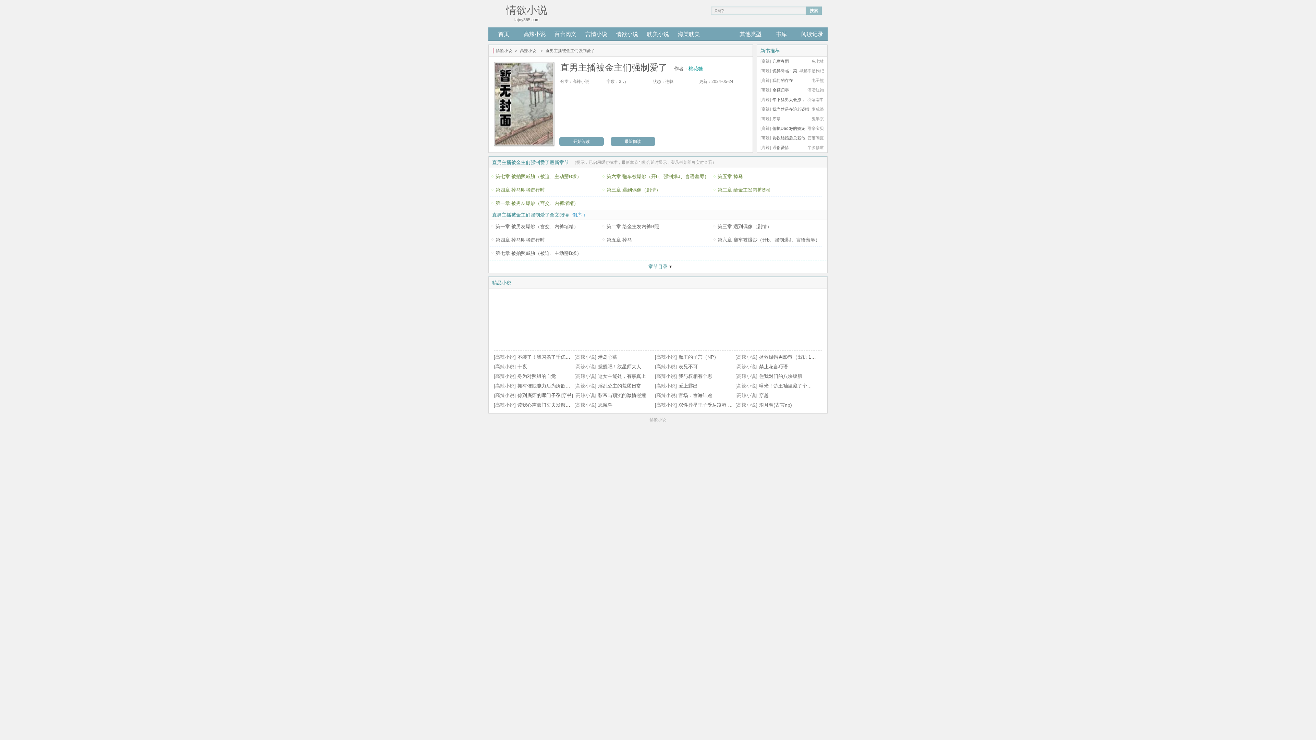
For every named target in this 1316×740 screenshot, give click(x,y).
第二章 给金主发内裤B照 (744, 190)
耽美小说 (658, 34)
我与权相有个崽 (695, 376)
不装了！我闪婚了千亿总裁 (546, 357)
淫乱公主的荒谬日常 (619, 385)
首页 (503, 34)
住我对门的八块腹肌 (780, 376)
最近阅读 (633, 141)
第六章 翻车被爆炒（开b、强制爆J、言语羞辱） (658, 176)
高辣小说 (535, 34)
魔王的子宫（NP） (699, 357)
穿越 (764, 395)
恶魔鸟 (605, 405)
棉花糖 (696, 68)
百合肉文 (565, 34)
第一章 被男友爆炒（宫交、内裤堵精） (537, 203)
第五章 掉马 (730, 176)
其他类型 (750, 34)
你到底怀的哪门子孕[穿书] (545, 395)
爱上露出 (688, 385)
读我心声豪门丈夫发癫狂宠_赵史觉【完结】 (564, 405)
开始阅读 (581, 141)
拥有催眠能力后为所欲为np (546, 385)
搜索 (814, 10)
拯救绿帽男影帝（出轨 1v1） (790, 357)
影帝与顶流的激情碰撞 (622, 395)
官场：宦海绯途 (695, 395)
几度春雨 (780, 61)
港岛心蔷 (607, 357)
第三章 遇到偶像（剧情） (634, 190)
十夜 (522, 366)
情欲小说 (627, 34)
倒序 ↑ (579, 215)
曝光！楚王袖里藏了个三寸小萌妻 (795, 385)
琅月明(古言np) (775, 405)
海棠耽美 (689, 34)
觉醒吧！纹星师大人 (619, 366)
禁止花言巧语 (773, 366)
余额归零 (780, 90)
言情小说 (596, 34)
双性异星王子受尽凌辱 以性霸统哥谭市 (720, 405)
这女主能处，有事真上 (622, 376)
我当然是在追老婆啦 (790, 109)
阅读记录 (812, 34)
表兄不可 (688, 366)
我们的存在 (782, 80)
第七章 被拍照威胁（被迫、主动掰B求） (539, 176)
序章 (776, 118)
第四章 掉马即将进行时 (520, 190)
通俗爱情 (780, 147)
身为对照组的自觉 (536, 376)
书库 (781, 34)
